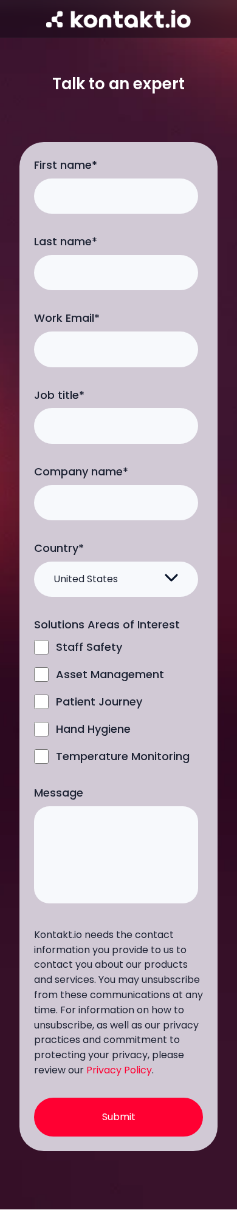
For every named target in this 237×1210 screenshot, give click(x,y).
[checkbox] (116, 701)
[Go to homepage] (118, 19)
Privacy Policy (119, 1070)
